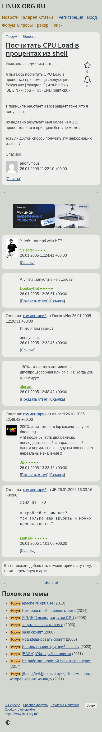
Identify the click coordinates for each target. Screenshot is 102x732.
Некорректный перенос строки (49, 611)
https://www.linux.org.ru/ (21, 714)
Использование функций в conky (50, 647)
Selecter (27, 250)
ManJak (26, 538)
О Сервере (12, 705)
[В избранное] (87, 65)
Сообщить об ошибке (20, 709)
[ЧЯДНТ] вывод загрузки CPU (48, 618)
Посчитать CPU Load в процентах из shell (42, 49)
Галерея (29, 17)
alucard (26, 387)
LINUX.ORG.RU (23, 6)
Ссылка (13, 179)
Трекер (41, 25)
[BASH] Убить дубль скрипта (46, 654)
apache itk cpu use (37, 603)
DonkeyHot (29, 288)
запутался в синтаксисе (42, 625)
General (30, 36)
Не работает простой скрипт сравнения (56, 661)
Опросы (25, 25)
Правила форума (35, 705)
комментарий (34, 316)
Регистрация (70, 17)
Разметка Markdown (65, 705)
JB (22, 462)
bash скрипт (32, 632)
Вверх (91, 705)
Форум (8, 25)
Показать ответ (34, 301)
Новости (10, 17)
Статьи (46, 17)
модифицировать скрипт (43, 639)
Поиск (56, 25)
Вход (92, 17)
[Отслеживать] (87, 79)
